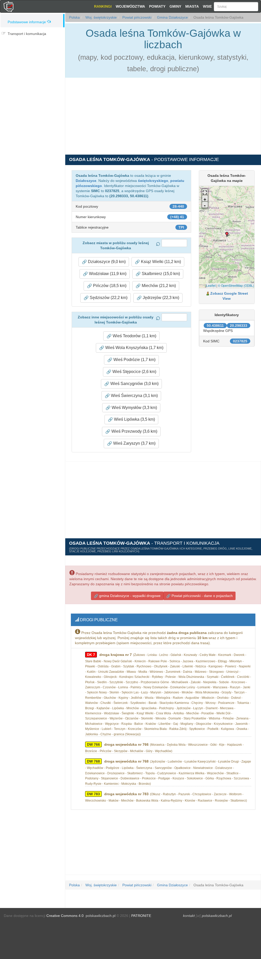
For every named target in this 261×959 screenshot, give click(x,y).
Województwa (130, 6)
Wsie (207, 6)
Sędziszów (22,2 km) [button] (108, 297)
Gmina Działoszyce (172, 17)
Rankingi (103, 6)
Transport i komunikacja (27, 34)
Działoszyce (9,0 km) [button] (106, 261)
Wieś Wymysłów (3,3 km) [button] (134, 407)
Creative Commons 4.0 (65, 916)
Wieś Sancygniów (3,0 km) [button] (134, 383)
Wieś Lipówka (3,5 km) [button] (134, 419)
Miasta (192, 6)
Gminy (175, 6)
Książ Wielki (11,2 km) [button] (160, 261)
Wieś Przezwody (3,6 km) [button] (133, 431)
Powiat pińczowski (136, 17)
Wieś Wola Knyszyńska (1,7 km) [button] (133, 347)
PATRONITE (141, 916)
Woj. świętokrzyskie (100, 17)
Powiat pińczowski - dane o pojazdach (202, 596)
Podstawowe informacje (27, 22)
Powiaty (157, 6)
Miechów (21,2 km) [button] (158, 285)
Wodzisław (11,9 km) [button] (107, 273)
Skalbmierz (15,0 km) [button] (160, 273)
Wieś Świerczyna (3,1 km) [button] (134, 395)
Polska (74, 17)
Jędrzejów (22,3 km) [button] (160, 297)
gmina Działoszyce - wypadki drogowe (129, 596)
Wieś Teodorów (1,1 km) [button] (134, 336)
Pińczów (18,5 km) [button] (109, 285)
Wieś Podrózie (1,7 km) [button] (133, 359)
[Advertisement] (32, 61)
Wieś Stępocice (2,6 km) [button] (133, 371)
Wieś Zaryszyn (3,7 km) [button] (133, 443)
